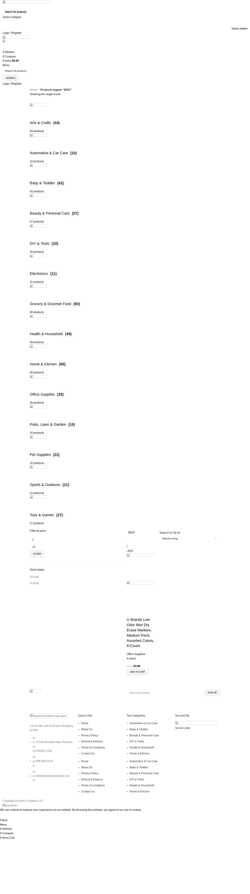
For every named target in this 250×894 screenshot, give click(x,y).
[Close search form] (4, 4)
